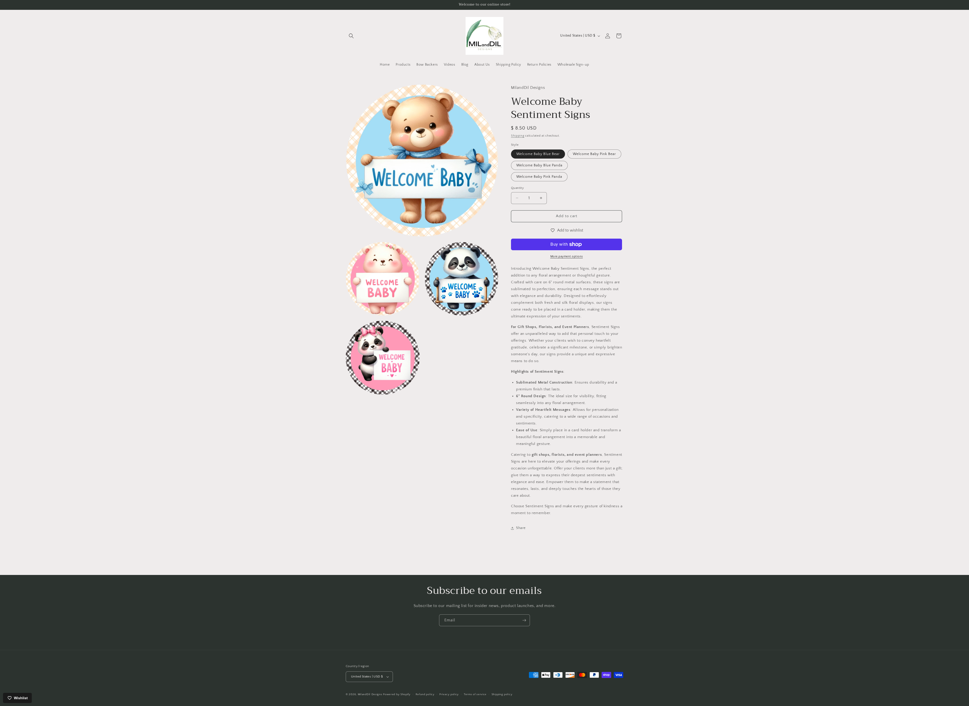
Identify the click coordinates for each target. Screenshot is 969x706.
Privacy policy (449, 694)
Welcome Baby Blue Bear (538, 154)
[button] (351, 35)
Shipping (517, 135)
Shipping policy (502, 694)
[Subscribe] (524, 620)
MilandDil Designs (370, 694)
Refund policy (425, 694)
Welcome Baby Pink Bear (594, 154)
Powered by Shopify (397, 694)
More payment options (566, 256)
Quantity (517, 188)
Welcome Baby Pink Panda (539, 177)
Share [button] (521, 528)
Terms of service (475, 694)
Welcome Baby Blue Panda (539, 165)
